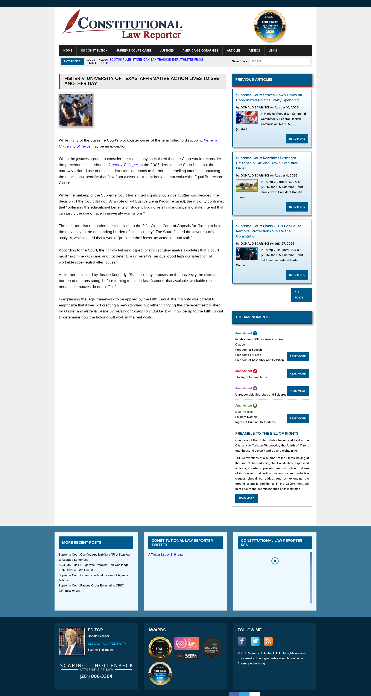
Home (67, 50)
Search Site (239, 61)
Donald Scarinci (98, 636)
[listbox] (275, 580)
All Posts (299, 295)
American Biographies (200, 50)
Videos (254, 50)
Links (273, 50)
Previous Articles (253, 79)
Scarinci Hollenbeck (101, 650)
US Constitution (94, 50)
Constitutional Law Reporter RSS (271, 542)
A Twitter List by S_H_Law (165, 554)
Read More (297, 138)
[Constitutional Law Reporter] (122, 26)
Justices (167, 50)
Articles (233, 50)
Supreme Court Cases (133, 50)
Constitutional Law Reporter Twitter (182, 542)
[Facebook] (234, 694)
